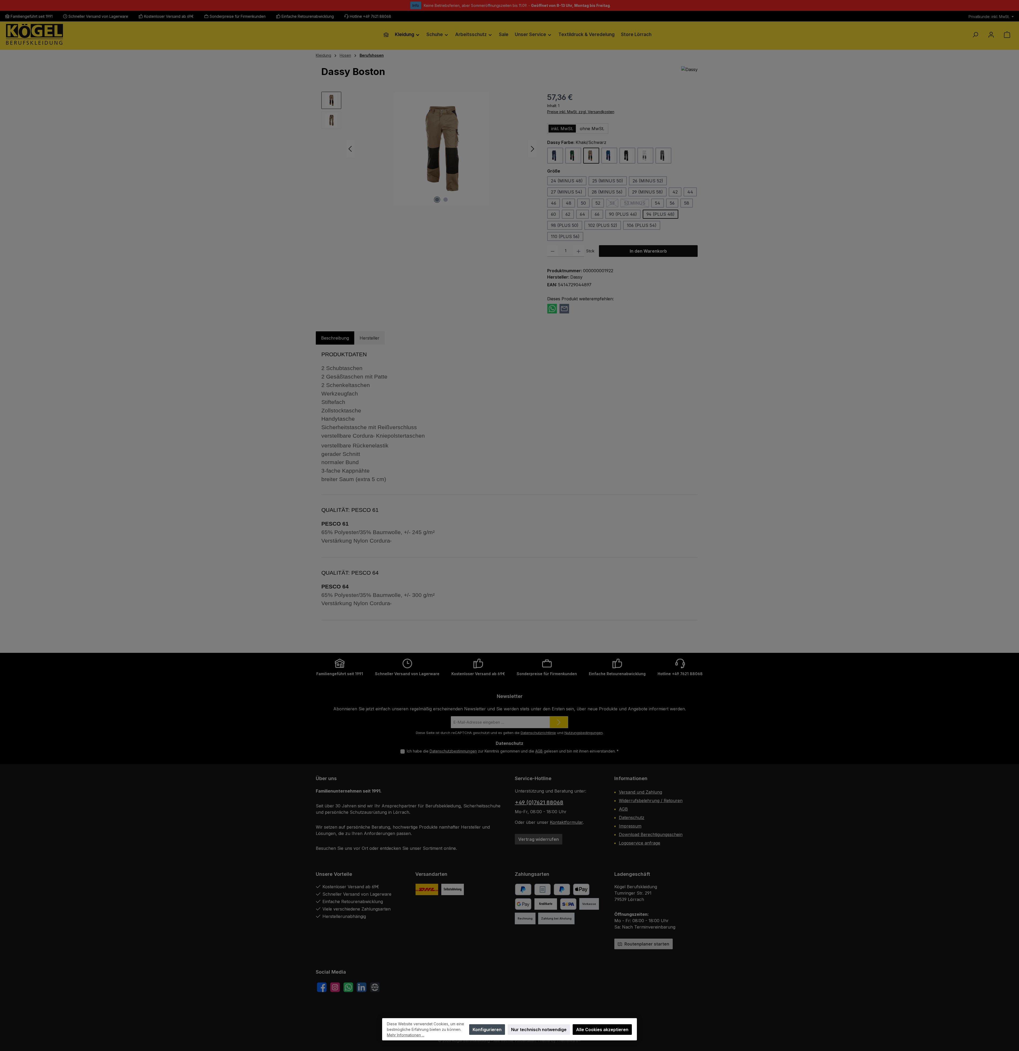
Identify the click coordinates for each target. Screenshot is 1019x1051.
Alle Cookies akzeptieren (602, 1029)
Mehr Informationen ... (405, 1035)
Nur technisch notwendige (539, 1029)
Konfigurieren (487, 1029)
